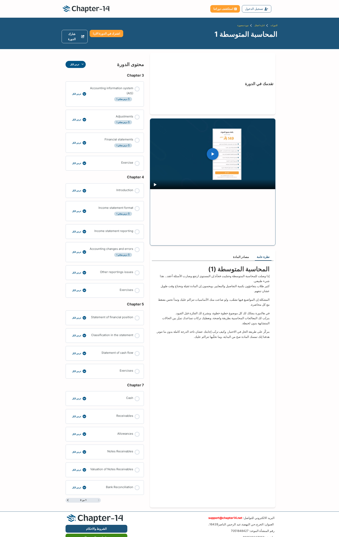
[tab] (263, 257)
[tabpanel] (213, 302)
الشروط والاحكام (96, 529)
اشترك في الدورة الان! (106, 33)
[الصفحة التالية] (68, 500)
